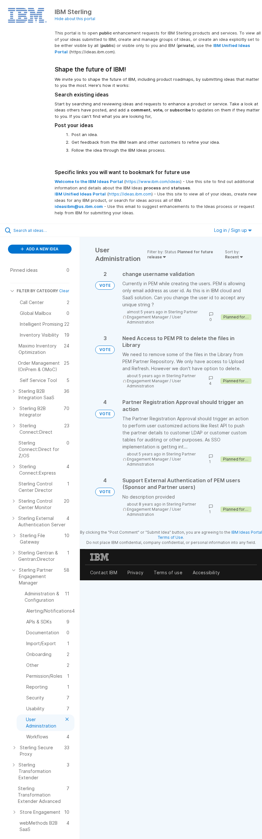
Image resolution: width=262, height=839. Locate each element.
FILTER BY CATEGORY (37, 290)
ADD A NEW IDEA (41, 249)
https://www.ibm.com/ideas (153, 181)
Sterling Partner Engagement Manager (162, 314)
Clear (64, 290)
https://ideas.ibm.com (130, 193)
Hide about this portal (75, 18)
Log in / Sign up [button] (231, 230)
